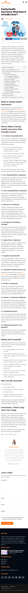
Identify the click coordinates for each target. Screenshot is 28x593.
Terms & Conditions (5, 588)
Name (3, 498)
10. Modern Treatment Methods (11, 88)
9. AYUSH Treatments (9, 87)
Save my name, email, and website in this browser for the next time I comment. (13, 518)
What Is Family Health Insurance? (10, 69)
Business (7, 6)
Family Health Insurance (11, 434)
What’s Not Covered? (7, 93)
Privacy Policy (4, 586)
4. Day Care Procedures (9, 79)
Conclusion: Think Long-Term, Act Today (12, 97)
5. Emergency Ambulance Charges (12, 81)
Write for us (4, 559)
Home (2, 6)
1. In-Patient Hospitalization (10, 74)
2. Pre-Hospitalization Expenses (11, 76)
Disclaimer (12, 586)
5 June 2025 (18, 18)
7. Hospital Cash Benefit (9, 84)
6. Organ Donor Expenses (10, 82)
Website (3, 511)
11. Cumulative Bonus (8, 90)
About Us (3, 563)
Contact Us (4, 561)
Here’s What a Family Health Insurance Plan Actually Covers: (13, 72)
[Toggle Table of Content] (23, 67)
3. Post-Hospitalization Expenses (11, 77)
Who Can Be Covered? (8, 95)
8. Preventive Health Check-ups (11, 85)
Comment (4, 480)
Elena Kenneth (9, 18)
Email (3, 504)
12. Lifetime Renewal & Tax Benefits (12, 92)
